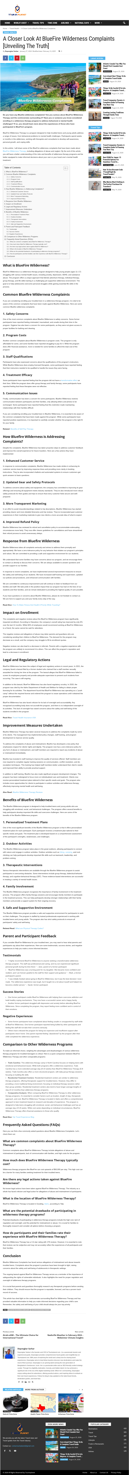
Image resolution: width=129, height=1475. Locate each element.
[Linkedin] (26, 1382)
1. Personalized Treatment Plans (19, 214)
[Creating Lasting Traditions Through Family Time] (95, 116)
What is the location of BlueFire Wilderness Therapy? (26, 249)
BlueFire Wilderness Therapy (14, 151)
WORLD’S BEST (20, 23)
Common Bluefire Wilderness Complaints (21, 174)
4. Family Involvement (16, 221)
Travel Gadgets (108, 165)
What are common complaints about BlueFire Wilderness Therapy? (30, 241)
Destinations (107, 71)
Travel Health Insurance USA (24, 718)
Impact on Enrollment (14, 204)
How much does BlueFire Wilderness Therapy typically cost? (28, 244)
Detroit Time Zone (10, 1414)
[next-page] (82, 1389)
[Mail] (29, 1382)
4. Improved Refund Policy (17, 198)
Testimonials (13, 229)
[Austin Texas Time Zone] (43, 1402)
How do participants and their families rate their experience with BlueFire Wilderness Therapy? (38, 253)
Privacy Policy (116, 1472)
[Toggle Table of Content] (64, 168)
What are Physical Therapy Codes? (29, 928)
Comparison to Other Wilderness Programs (22, 237)
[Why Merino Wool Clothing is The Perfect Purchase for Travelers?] (95, 185)
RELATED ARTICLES (13, 1389)
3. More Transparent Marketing (18, 196)
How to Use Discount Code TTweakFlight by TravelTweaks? (113, 172)
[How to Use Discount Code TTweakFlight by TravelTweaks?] (95, 173)
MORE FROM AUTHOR (34, 1389)
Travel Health (14, 28)
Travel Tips (38, 23)
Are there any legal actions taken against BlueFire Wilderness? (29, 246)
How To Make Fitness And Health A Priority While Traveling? (36, 605)
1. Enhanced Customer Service (18, 191)
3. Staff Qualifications (15, 181)
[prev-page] (79, 1389)
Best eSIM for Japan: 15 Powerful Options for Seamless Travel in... (112, 159)
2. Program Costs (14, 179)
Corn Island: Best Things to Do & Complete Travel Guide (114, 77)
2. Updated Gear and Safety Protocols (21, 194)
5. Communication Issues (17, 186)
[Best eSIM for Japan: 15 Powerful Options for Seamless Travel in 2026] (95, 161)
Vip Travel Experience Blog (23, 1117)
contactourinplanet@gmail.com (23, 1446)
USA (90, 1448)
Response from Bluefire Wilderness (19, 201)
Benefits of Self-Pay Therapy (22, 429)
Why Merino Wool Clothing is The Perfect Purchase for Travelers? (113, 184)
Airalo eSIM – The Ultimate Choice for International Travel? (20, 1336)
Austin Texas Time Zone (40, 1414)
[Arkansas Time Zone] (71, 1402)
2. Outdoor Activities (15, 217)
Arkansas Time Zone (66, 1414)
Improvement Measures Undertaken (19, 209)
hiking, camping (66, 852)
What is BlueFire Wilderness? (16, 172)
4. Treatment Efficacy (15, 184)
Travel (90, 1433)
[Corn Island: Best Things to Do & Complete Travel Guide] (95, 79)
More (97, 23)
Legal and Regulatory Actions (16, 207)
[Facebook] (5, 58)
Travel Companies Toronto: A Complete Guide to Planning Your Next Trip (113, 102)
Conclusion (11, 256)
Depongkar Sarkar (11, 51)
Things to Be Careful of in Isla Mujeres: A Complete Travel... (114, 89)
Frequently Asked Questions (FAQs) (20, 239)
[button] (124, 23)
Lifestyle (106, 118)
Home (7, 23)
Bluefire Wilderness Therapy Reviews (28, 792)
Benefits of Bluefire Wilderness (17, 212)
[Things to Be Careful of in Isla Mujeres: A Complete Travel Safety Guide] (95, 91)
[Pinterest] (17, 58)
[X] (11, 58)
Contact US (104, 1472)
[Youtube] (15, 1451)
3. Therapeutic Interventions (17, 219)
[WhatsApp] (22, 58)
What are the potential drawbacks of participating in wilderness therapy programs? (35, 251)
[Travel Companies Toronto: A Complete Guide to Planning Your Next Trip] (95, 104)
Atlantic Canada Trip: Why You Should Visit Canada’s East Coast (114, 66)
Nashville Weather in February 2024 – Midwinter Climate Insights (65, 1336)
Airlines (65, 23)
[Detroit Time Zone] (15, 1402)
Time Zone (52, 23)
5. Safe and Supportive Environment (20, 224)
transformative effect (69, 380)
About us (93, 1472)
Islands (106, 81)
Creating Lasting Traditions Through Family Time (113, 113)
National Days (82, 23)
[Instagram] (22, 1382)
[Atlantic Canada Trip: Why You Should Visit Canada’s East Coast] (95, 67)
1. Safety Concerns (15, 177)
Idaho (46, 1204)
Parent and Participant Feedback (18, 227)
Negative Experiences (16, 234)
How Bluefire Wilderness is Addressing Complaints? (25, 189)
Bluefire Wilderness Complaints (19, 1310)
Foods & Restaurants (96, 1444)
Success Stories (14, 231)
